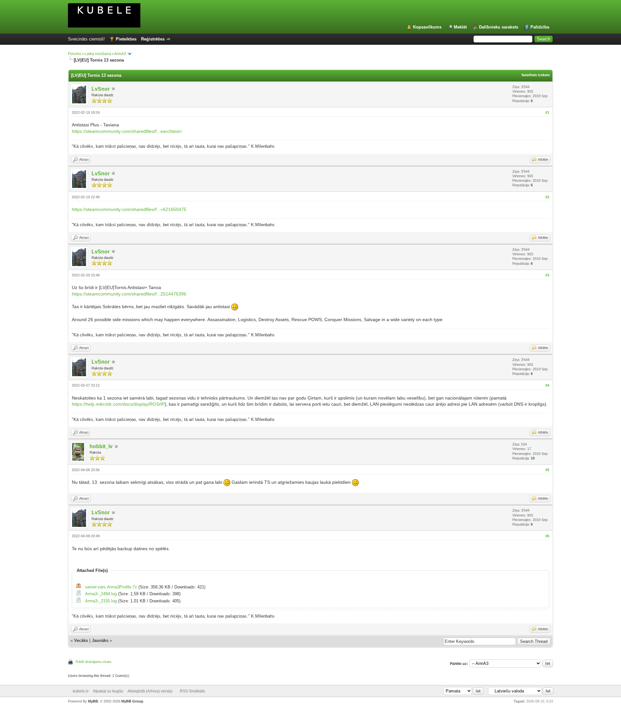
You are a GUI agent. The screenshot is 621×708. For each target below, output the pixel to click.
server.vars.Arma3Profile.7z (111, 587)
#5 (547, 470)
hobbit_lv (101, 446)
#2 (547, 197)
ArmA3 (120, 54)
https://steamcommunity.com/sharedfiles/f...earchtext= (127, 131)
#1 (547, 112)
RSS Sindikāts (192, 691)
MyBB (93, 701)
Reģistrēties (153, 39)
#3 (547, 275)
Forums (74, 54)
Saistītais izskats (535, 75)
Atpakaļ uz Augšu (108, 691)
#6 (547, 536)
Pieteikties (126, 39)
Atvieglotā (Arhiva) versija (149, 691)
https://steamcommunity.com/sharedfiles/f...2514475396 (129, 293)
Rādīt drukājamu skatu (93, 662)
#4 (547, 385)
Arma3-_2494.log (101, 593)
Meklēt (460, 27)
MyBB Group (132, 701)
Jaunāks (100, 640)
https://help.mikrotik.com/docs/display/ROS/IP (118, 404)
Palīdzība (539, 27)
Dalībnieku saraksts (498, 27)
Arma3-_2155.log (101, 600)
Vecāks (81, 640)
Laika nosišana (97, 54)
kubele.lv (81, 691)
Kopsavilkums (427, 27)
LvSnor (101, 89)
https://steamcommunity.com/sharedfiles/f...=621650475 (129, 209)
